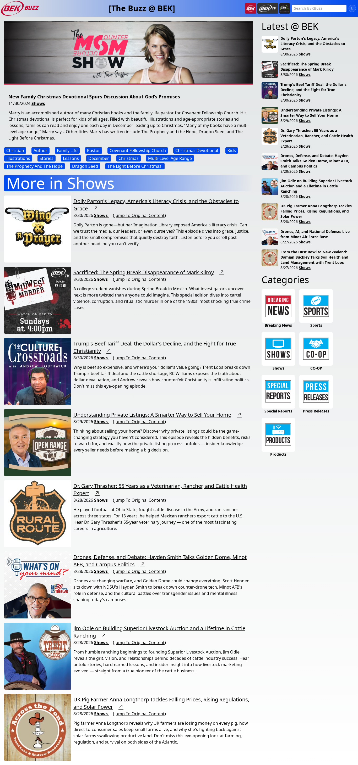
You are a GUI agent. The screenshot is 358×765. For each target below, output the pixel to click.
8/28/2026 (289, 146)
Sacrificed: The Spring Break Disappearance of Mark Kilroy (143, 272)
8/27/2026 (289, 241)
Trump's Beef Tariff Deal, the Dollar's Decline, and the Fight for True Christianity (313, 89)
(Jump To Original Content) (139, 215)
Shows (38, 103)
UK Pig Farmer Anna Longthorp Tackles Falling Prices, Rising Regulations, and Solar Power (316, 211)
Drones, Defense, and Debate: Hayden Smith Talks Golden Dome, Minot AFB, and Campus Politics (314, 161)
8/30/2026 (289, 54)
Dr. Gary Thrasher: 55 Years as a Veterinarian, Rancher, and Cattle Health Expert (316, 135)
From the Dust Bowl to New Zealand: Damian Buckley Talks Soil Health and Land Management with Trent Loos (314, 257)
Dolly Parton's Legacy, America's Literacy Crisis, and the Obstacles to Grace (312, 43)
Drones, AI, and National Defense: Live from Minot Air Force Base (315, 234)
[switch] (352, 8)
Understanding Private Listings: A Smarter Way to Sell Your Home (152, 414)
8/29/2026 (289, 120)
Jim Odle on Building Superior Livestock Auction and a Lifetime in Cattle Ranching (316, 186)
